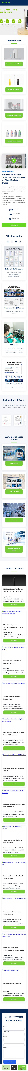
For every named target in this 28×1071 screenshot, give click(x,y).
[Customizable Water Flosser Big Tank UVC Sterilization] (14, 724)
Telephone (6, 1031)
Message (6, 1047)
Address (5, 1042)
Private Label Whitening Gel (12, 983)
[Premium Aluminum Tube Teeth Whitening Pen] (14, 867)
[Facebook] (11, 241)
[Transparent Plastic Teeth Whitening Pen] (14, 903)
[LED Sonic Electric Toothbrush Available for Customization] (14, 580)
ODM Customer (14, 491)
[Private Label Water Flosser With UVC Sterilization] (14, 795)
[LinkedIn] (7, 241)
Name (4, 1026)
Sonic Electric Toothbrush (14, 64)
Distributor (14, 520)
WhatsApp (5, 1068)
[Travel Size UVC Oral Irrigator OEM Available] (14, 831)
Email (5, 1036)
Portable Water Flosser (14, 141)
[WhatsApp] (20, 241)
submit (10, 1062)
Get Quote (22, 1066)
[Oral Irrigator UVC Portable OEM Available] (14, 760)
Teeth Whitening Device (14, 115)
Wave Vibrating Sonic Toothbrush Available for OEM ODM (13, 627)
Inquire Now (14, 604)
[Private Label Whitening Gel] (14, 975)
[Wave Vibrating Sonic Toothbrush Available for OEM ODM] (14, 616)
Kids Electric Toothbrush (14, 89)
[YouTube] (16, 241)
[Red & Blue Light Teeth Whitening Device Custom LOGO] (14, 939)
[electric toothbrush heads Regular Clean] (14, 688)
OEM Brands (14, 463)
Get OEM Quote (14, 225)
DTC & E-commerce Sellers (14, 549)
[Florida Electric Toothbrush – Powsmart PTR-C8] (14, 652)
